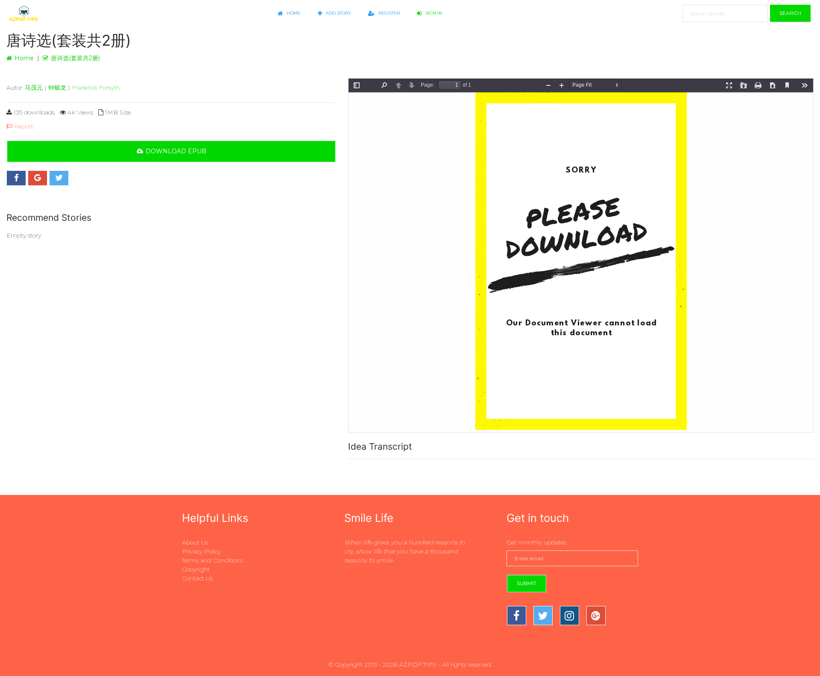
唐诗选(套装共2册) (75, 58)
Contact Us (197, 578)
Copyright (196, 569)
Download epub (176, 151)
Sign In (433, 13)
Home (293, 13)
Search (790, 13)
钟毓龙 (57, 87)
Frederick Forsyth (96, 87)
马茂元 (34, 87)
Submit (526, 583)
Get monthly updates (536, 542)
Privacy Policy (201, 551)
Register (388, 13)
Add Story (338, 13)
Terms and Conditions (212, 560)
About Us (195, 542)
